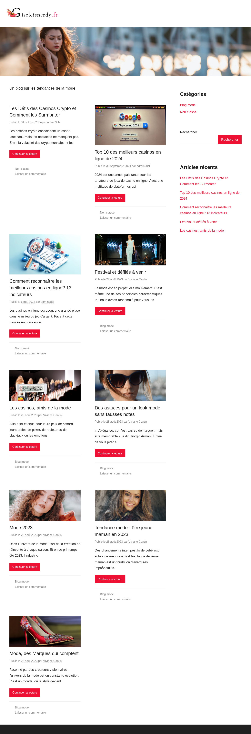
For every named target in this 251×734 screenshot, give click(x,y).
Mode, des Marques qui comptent (44, 653)
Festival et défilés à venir (120, 272)
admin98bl (53, 122)
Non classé (22, 168)
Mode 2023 (21, 527)
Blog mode (107, 326)
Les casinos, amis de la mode (40, 407)
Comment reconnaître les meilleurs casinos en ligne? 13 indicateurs (40, 287)
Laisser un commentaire (30, 173)
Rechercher (188, 132)
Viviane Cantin (137, 279)
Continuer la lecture (24, 153)
